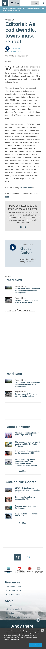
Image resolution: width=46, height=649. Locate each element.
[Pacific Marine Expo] (8, 570)
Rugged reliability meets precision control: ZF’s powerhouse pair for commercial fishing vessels (26, 462)
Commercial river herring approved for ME (25, 498)
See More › (23, 471)
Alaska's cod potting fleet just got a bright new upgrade (27, 434)
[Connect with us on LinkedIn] (25, 227)
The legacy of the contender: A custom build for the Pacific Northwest (27, 444)
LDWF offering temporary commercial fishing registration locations (27, 490)
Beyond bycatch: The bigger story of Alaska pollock (26, 301)
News (9, 52)
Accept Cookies (35, 645)
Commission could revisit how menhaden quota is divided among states (27, 291)
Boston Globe (26, 188)
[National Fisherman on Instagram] (27, 557)
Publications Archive (13, 591)
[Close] (42, 630)
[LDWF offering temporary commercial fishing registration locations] (8, 490)
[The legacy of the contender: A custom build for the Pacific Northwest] (8, 444)
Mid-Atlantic (17, 52)
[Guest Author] (7, 48)
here (7, 197)
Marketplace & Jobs (13, 587)
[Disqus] (23, 341)
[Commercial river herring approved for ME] (8, 499)
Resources (12, 582)
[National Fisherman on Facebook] (24, 557)
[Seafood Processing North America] (39, 570)
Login (35, 3)
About (9, 601)
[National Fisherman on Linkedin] (30, 557)
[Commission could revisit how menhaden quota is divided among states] (8, 287)
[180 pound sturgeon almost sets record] (8, 516)
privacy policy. (16, 639)
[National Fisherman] (5, 3)
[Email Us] (20, 227)
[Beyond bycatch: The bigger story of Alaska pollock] (8, 300)
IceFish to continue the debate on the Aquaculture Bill (27, 452)
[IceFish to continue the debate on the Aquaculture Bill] (8, 453)
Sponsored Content (13, 594)
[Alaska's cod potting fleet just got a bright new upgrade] (8, 435)
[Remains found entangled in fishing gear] (8, 508)
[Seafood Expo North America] (30, 570)
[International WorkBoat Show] (20, 570)
